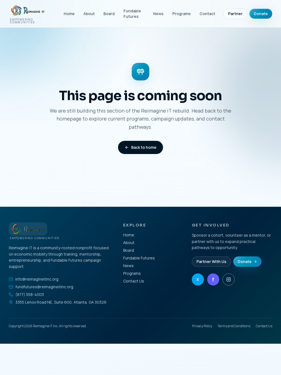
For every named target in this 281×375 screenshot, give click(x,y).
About (89, 13)
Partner (235, 13)
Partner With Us (211, 261)
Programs (181, 13)
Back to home (143, 147)
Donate (261, 13)
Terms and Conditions (234, 326)
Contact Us (133, 281)
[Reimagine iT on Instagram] (229, 279)
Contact (207, 13)
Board (109, 13)
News (158, 13)
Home (69, 13)
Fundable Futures (132, 13)
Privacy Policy (202, 326)
